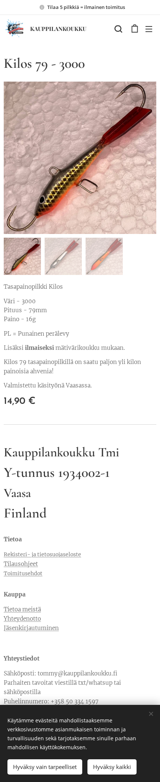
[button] (118, 28)
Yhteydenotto (22, 618)
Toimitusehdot (23, 573)
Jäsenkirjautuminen (31, 627)
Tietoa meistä (22, 609)
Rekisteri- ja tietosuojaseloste (42, 554)
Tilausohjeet (21, 563)
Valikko (148, 28)
